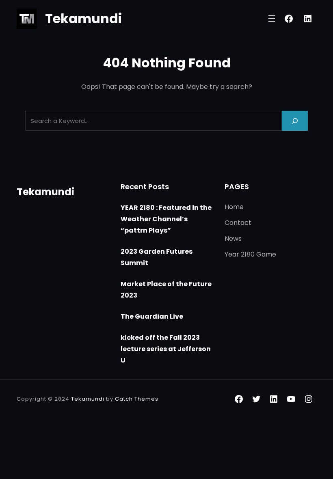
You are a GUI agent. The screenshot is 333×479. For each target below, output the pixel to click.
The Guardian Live (152, 316)
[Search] (295, 121)
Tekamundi (83, 18)
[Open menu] (271, 18)
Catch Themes (136, 399)
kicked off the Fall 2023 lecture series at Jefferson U (166, 349)
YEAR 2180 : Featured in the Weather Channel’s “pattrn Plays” (166, 219)
